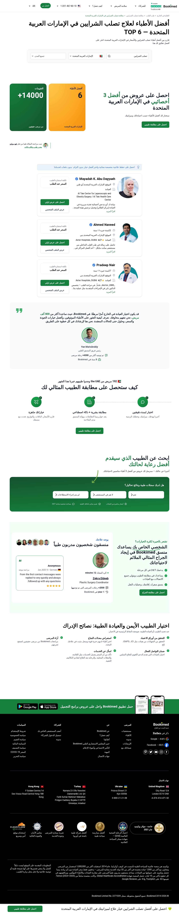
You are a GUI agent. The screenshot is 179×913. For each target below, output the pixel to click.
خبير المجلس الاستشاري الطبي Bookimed (91, 743)
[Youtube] (156, 752)
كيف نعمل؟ (97, 6)
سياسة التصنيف (19, 748)
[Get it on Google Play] (27, 706)
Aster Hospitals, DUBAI (86, 240)
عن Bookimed (103, 731)
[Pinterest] (145, 752)
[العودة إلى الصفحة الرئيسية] (170, 6)
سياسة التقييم (20, 739)
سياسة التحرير (19, 756)
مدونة (128, 739)
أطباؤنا (107, 739)
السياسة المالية (19, 743)
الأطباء (128, 735)
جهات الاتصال (104, 756)
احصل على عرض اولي (54, 202)
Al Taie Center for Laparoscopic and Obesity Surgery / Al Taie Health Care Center (94, 196)
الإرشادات (127, 743)
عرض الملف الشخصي (54, 209)
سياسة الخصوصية (18, 735)
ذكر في (165, 733)
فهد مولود (13, 144)
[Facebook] (166, 752)
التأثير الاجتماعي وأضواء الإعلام (96, 748)
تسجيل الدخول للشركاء (51, 735)
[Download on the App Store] (48, 706)
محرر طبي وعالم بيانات (33, 147)
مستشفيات (126, 731)
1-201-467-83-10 (68, 6)
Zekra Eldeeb (101, 578)
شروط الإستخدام (18, 731)
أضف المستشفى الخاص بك (49, 731)
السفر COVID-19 (18, 752)
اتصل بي (45, 5)
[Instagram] (161, 752)
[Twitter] (150, 752)
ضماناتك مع (126, 748)
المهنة (107, 752)
